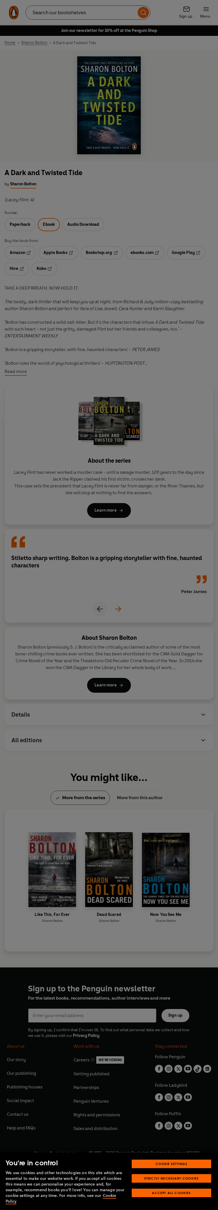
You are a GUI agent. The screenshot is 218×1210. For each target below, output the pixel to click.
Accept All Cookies (171, 1193)
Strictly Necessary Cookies (171, 1178)
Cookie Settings (171, 1164)
